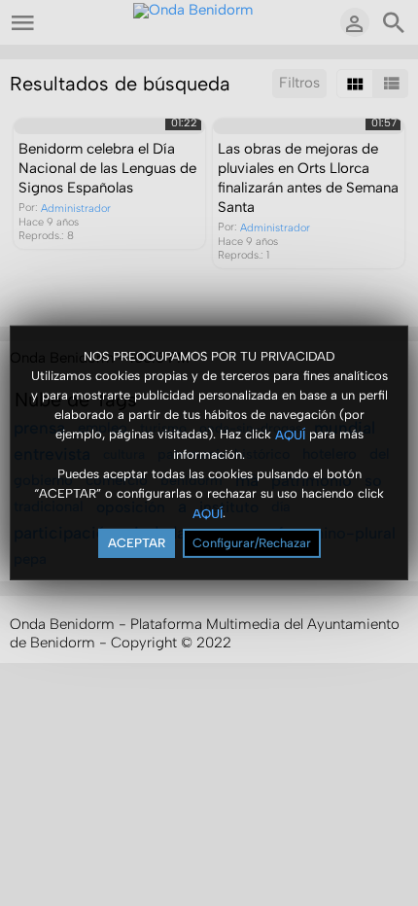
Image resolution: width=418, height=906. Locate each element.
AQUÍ (290, 434)
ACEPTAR (136, 543)
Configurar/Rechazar (251, 543)
